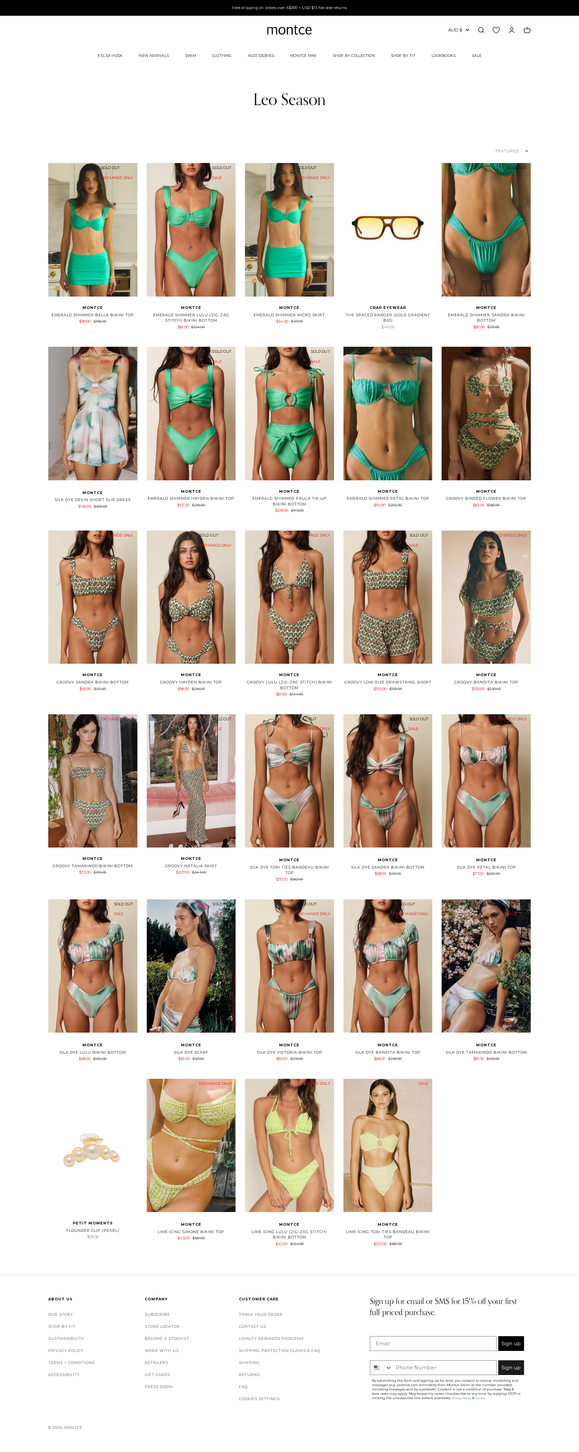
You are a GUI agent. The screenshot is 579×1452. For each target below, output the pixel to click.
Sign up (511, 1343)
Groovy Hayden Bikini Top (191, 682)
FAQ (243, 1386)
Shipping (249, 1362)
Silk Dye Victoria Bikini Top (289, 1052)
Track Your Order (261, 1314)
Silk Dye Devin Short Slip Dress (93, 499)
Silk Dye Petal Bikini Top (486, 867)
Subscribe (157, 1314)
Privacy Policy (65, 1350)
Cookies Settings (259, 1398)
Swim (190, 55)
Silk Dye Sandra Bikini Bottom (388, 867)
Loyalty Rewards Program (271, 1338)
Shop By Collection (354, 55)
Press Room (159, 1386)
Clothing (222, 55)
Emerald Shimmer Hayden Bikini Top (191, 498)
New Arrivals (154, 55)
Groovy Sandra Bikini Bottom (93, 682)
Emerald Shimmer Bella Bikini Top (93, 315)
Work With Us (162, 1350)
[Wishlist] (496, 30)
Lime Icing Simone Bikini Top (191, 1231)
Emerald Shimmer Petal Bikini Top (388, 498)
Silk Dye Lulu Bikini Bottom (92, 1052)
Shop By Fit (403, 55)
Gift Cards (157, 1374)
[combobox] (381, 1368)
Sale (476, 55)
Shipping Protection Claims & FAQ (279, 1350)
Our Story (60, 1314)
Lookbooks (444, 55)
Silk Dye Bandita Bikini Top (388, 1052)
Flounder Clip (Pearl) (92, 1230)
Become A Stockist (167, 1338)
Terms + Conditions (71, 1362)
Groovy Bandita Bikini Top (486, 682)
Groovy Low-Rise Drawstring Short (388, 682)
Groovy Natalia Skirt (191, 866)
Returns (249, 1374)
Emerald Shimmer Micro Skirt (289, 315)
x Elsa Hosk (110, 55)
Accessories (261, 55)
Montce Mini (303, 55)
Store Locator (162, 1326)
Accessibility (64, 1374)
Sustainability (66, 1338)
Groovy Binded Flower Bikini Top (486, 498)
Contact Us (252, 1326)
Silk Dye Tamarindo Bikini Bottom (486, 1052)
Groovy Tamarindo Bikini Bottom (93, 866)
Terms (480, 1398)
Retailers (156, 1362)
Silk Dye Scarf (191, 1052)
